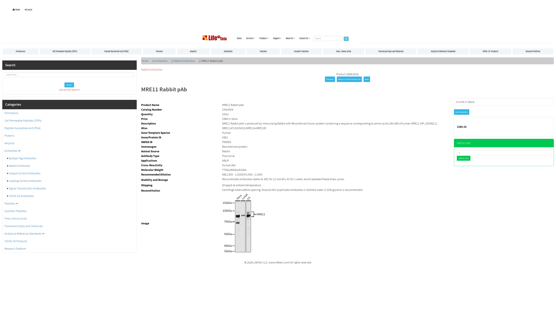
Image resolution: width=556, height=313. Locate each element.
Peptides (263, 51)
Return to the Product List (349, 79)
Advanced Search (69, 89)
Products (263, 38)
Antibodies (228, 51)
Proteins (159, 51)
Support (276, 38)
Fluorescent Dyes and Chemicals (391, 51)
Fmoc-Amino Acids (343, 51)
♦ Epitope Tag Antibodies (20, 158)
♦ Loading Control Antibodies (22, 181)
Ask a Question (461, 112)
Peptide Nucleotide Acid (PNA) (116, 51)
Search (69, 85)
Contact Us (303, 38)
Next (367, 79)
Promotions (20, 51)
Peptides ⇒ (11, 203)
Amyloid (193, 51)
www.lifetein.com (279, 262)
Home (17, 9)
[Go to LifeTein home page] (214, 38)
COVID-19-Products (490, 51)
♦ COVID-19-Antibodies (19, 196)
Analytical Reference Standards (443, 51)
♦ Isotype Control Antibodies (22, 173)
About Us (289, 38)
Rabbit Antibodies (184, 61)
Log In (29, 9)
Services (249, 38)
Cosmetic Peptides (301, 51)
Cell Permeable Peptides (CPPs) (65, 51)
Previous (330, 79)
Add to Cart (464, 158)
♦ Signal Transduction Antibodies (25, 188)
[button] (551, 298)
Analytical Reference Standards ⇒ (24, 233)
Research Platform (533, 51)
